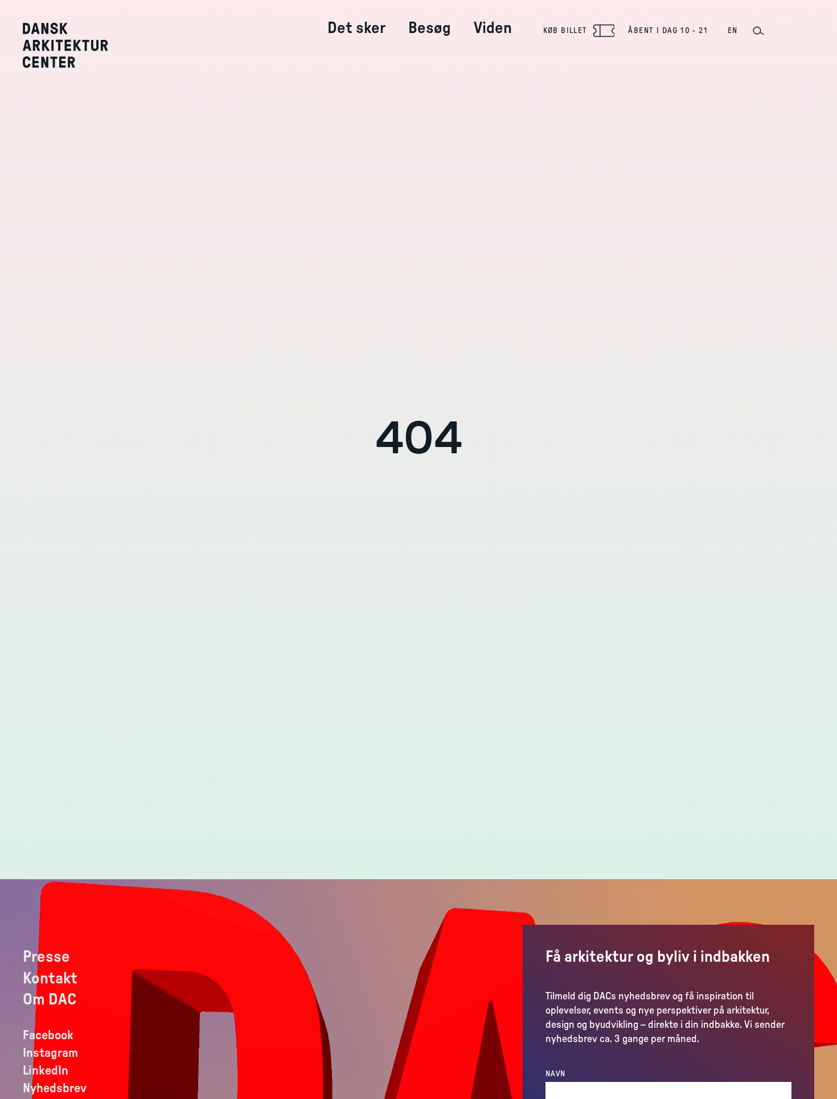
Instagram (50, 1053)
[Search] (757, 30)
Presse (46, 957)
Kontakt (50, 978)
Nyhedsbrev (55, 1088)
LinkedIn (45, 1070)
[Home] (74, 45)
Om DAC (49, 999)
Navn (555, 1074)
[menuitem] (356, 19)
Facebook (48, 1035)
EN (733, 31)
